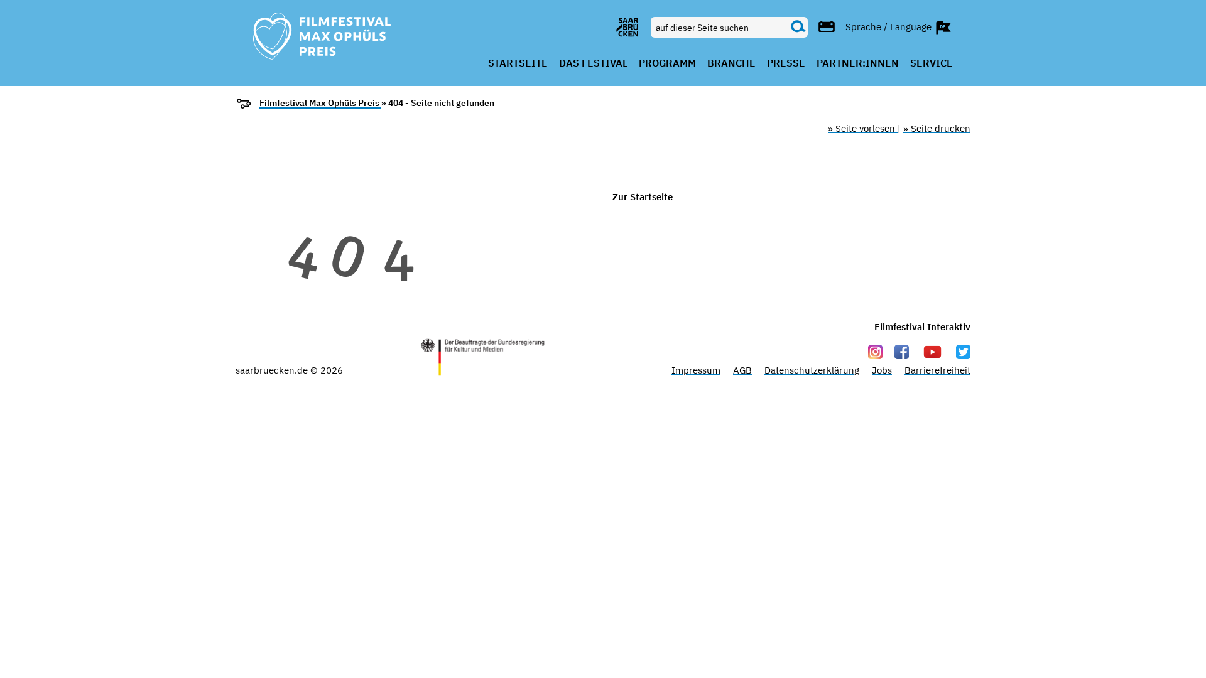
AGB (742, 370)
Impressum (695, 370)
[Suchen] (798, 27)
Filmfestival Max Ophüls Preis (320, 103)
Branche (731, 63)
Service (931, 63)
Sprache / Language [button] (889, 26)
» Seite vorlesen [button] (863, 128)
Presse (786, 63)
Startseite (518, 63)
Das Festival (593, 63)
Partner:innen (858, 63)
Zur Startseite (642, 197)
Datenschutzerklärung (811, 370)
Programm (667, 63)
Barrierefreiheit (937, 370)
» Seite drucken (936, 128)
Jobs (882, 370)
